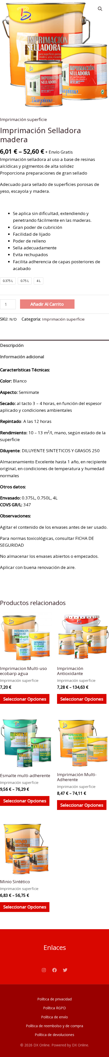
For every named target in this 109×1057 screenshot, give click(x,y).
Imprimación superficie (23, 119)
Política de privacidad (54, 999)
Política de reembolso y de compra (54, 1025)
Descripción (12, 345)
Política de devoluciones (54, 1034)
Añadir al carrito (47, 304)
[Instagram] (44, 970)
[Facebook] (54, 970)
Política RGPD (54, 1007)
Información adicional (22, 356)
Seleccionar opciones (24, 699)
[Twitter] (65, 970)
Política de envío (54, 1017)
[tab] (54, 345)
